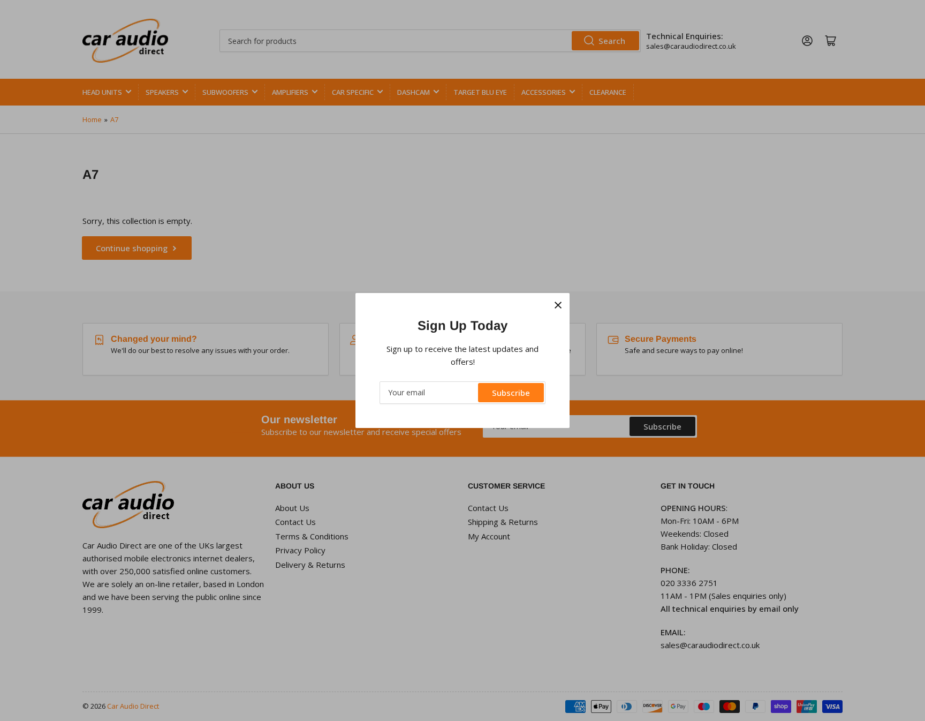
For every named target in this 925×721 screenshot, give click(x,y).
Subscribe (511, 392)
